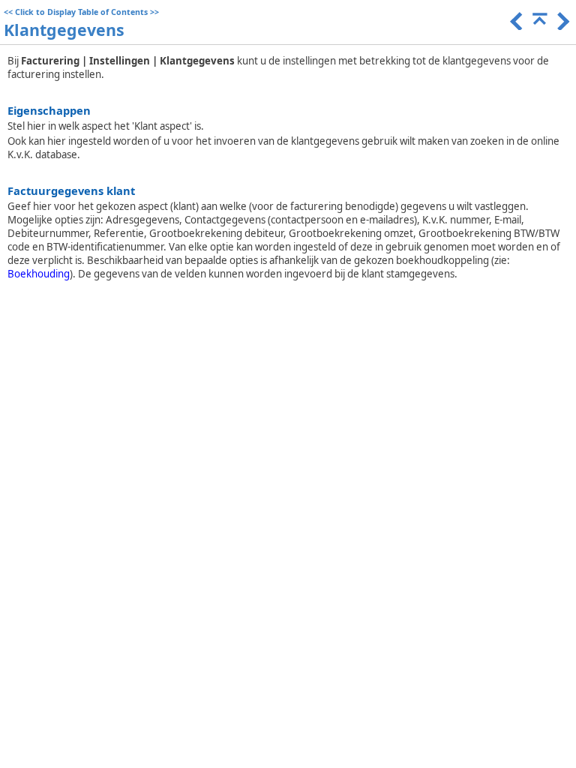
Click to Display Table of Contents (81, 12)
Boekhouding (39, 273)
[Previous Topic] (515, 26)
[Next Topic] (561, 26)
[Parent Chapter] (538, 26)
